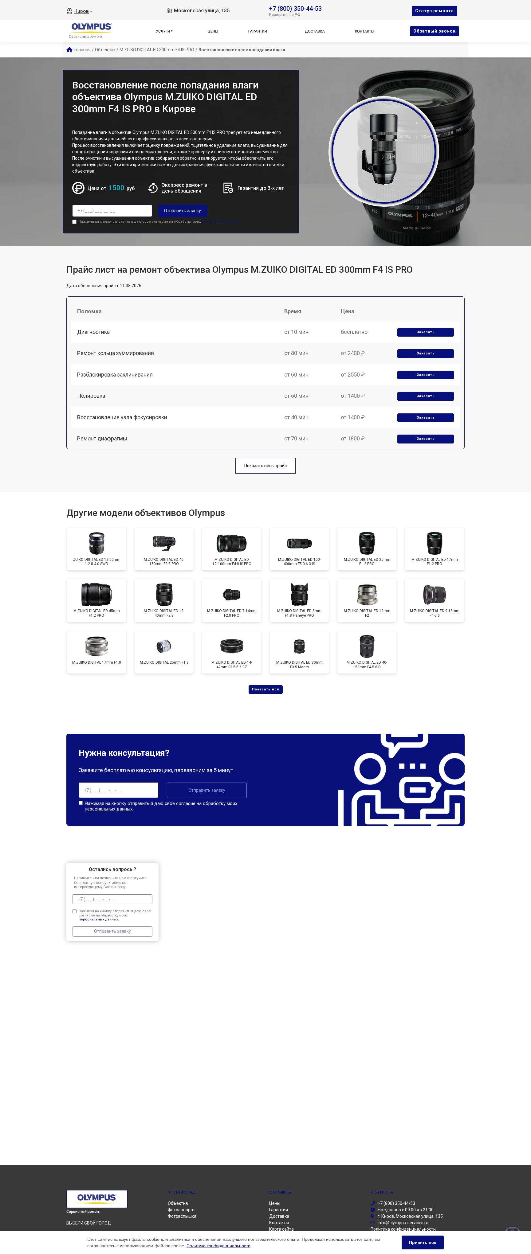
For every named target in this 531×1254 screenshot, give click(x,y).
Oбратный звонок (434, 31)
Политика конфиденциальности (218, 1245)
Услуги (163, 31)
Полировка (91, 396)
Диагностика (93, 332)
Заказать (426, 332)
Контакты (364, 31)
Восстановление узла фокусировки (122, 417)
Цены (213, 31)
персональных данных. (222, 222)
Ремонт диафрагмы (102, 438)
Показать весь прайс (265, 465)
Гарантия (257, 31)
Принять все (422, 1242)
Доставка (315, 31)
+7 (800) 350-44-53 (295, 8)
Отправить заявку (182, 210)
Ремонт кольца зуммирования (115, 353)
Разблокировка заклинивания (115, 374)
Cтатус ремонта (434, 10)
